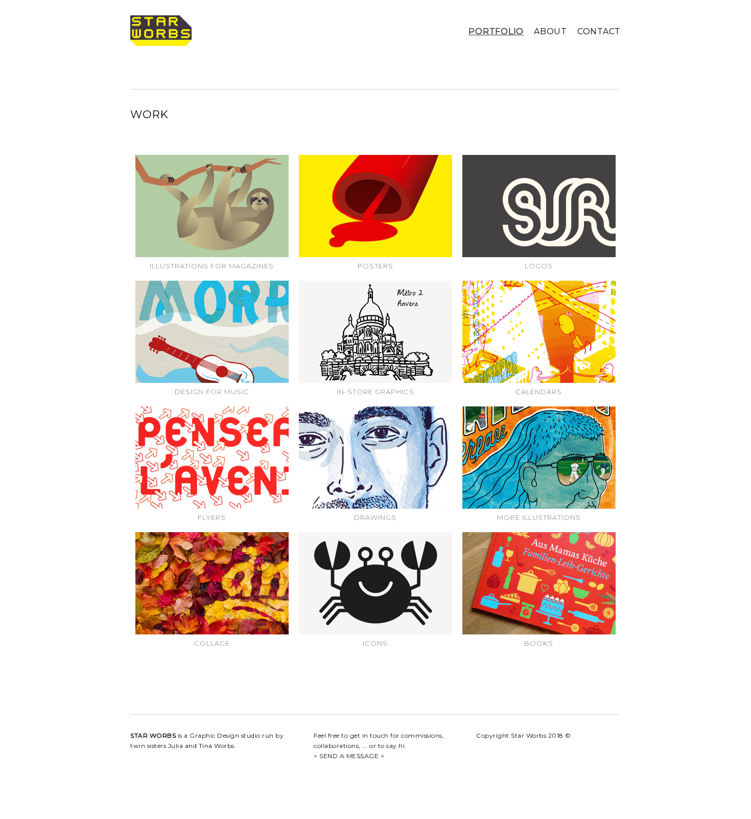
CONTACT (599, 31)
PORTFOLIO (496, 31)
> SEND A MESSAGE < (349, 756)
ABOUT (550, 31)
